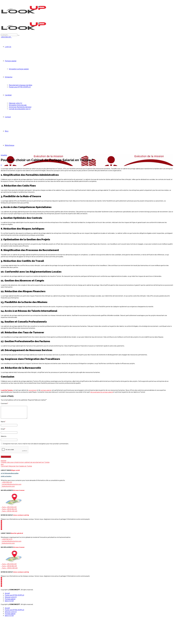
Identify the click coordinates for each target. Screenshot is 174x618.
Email (3, 429)
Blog (6, 131)
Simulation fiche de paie (17, 105)
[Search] (18, 35)
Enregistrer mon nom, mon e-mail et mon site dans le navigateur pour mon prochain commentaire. (36, 444)
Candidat (8, 95)
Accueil (7, 593)
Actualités (4, 155)
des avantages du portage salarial (101, 392)
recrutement (32, 390)
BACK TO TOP (9, 601)
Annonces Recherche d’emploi (20, 107)
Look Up (8, 47)
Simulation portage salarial (19, 69)
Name (3, 421)
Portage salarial (10, 61)
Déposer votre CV (15, 103)
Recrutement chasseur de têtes (20, 85)
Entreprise (8, 77)
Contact (8, 117)
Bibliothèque (9, 145)
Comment (4, 403)
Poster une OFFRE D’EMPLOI (20, 87)
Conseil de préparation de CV (20, 109)
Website (3, 436)
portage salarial (46, 390)
